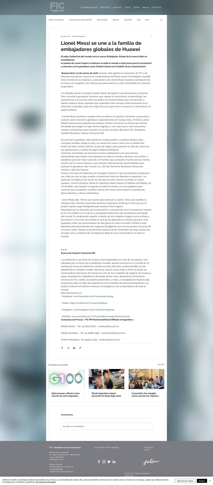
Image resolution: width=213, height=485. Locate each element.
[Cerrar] (210, 481)
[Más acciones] (150, 36)
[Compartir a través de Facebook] (62, 348)
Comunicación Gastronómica (80, 20)
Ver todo (161, 364)
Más (147, 20)
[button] (161, 20)
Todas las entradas (56, 20)
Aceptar (202, 481)
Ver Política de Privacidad (46, 482)
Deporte (116, 20)
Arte (138, 20)
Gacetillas (128, 20)
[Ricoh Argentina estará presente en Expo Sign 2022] (106, 379)
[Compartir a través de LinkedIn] (74, 348)
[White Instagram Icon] (104, 462)
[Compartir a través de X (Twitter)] (68, 348)
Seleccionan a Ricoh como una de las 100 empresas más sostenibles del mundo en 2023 (66, 394)
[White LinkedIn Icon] (114, 462)
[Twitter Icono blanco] (109, 462)
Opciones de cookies (185, 481)
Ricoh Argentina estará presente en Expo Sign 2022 (106, 394)
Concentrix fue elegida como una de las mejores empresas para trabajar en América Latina (145, 394)
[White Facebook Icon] (99, 462)
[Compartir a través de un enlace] (80, 348)
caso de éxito (102, 20)
